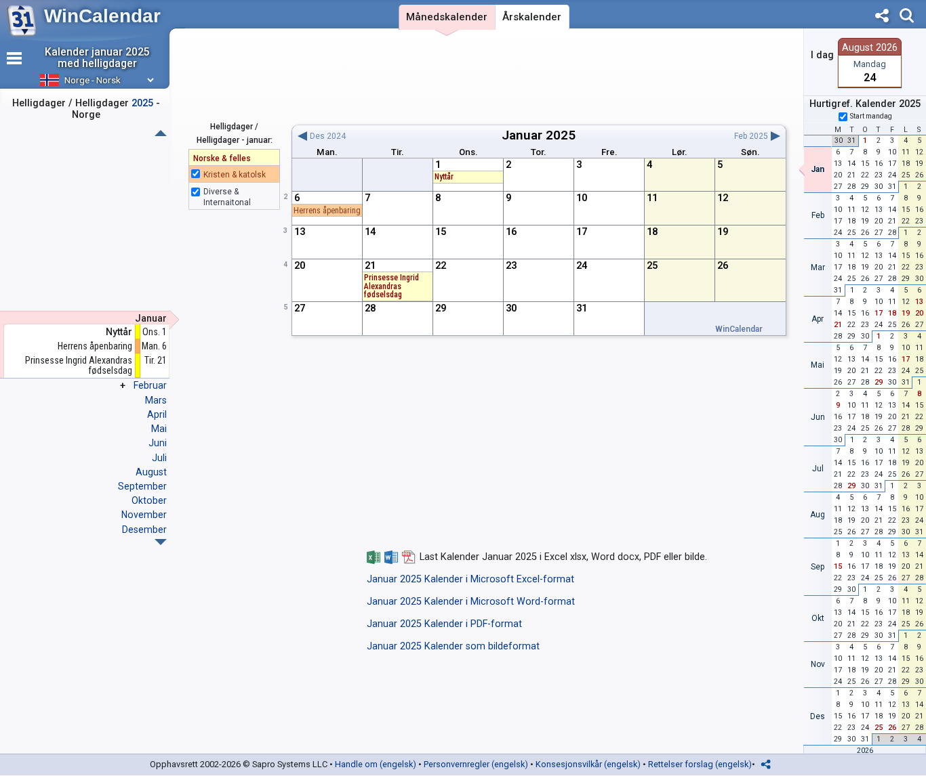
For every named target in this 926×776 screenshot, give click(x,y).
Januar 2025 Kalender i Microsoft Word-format (471, 601)
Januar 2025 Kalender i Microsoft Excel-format (470, 579)
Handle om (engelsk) (375, 764)
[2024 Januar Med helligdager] (161, 542)
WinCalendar (102, 15)
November (144, 514)
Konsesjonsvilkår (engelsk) (588, 764)
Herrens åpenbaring (95, 346)
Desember (144, 529)
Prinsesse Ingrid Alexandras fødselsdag (78, 365)
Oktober (149, 500)
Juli (159, 457)
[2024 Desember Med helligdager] (161, 133)
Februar (150, 385)
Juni (157, 442)
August (151, 472)
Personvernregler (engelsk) (476, 764)
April (157, 414)
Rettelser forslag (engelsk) (700, 764)
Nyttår (119, 332)
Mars (156, 400)
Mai (159, 428)
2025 (561, 135)
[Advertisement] (538, 76)
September (142, 486)
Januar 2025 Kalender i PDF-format (444, 624)
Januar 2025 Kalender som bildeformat (453, 646)
